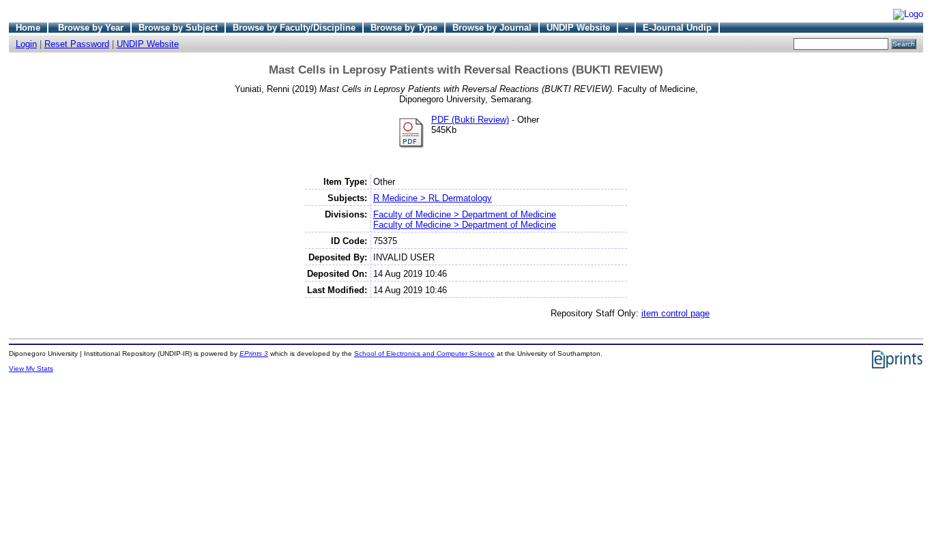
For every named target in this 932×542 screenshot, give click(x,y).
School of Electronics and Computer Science (424, 353)
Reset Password (76, 44)
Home (28, 27)
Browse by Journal (491, 27)
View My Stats (31, 368)
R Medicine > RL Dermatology (432, 198)
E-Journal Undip (677, 27)
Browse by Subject (178, 27)
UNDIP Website (578, 27)
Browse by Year (90, 27)
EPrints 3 (253, 353)
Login (26, 44)
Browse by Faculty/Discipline (294, 27)
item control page (675, 313)
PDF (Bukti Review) (470, 120)
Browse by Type (403, 27)
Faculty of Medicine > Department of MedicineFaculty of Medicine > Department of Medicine (464, 219)
